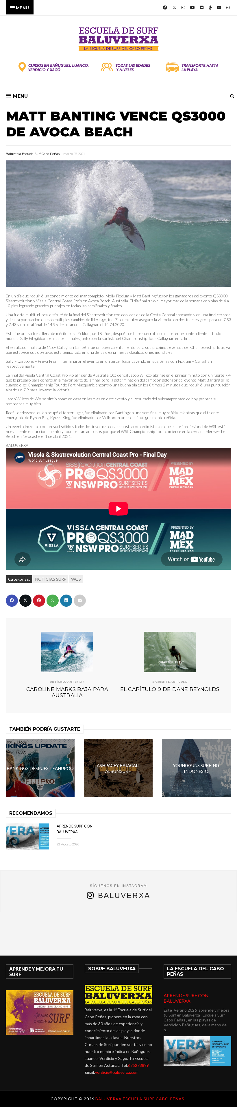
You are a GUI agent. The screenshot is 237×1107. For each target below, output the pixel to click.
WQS (76, 579)
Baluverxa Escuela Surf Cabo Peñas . (141, 1098)
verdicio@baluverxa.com (116, 1072)
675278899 (138, 1065)
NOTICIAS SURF (50, 579)
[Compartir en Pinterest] (39, 601)
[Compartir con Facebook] (12, 601)
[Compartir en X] (25, 601)
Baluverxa (124, 895)
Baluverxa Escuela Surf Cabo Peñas (33, 154)
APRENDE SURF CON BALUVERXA (186, 998)
